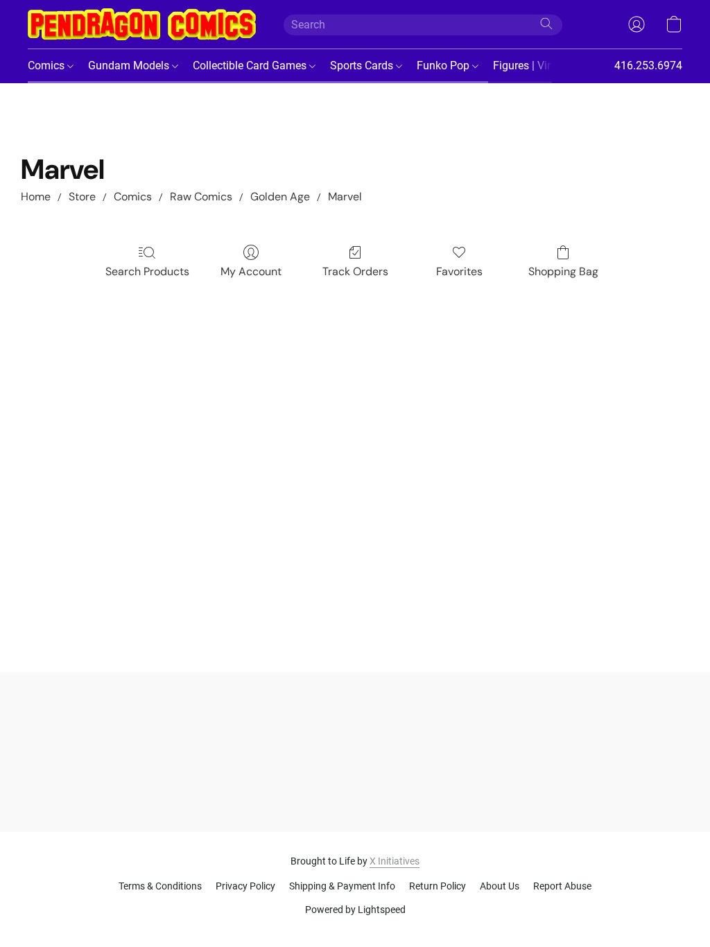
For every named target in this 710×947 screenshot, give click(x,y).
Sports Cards (363, 65)
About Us (499, 886)
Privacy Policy (245, 886)
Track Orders (355, 271)
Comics (47, 65)
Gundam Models (130, 65)
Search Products (147, 271)
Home (36, 196)
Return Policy (437, 886)
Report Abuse (562, 886)
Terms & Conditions (160, 886)
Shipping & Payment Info (342, 886)
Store (82, 196)
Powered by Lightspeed (355, 909)
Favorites (459, 271)
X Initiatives (394, 861)
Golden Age (280, 196)
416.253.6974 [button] (648, 65)
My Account (251, 271)
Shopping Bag (563, 271)
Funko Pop (444, 65)
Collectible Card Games (251, 65)
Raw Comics (201, 196)
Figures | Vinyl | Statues (551, 65)
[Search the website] (546, 23)
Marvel (345, 196)
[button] (142, 24)
